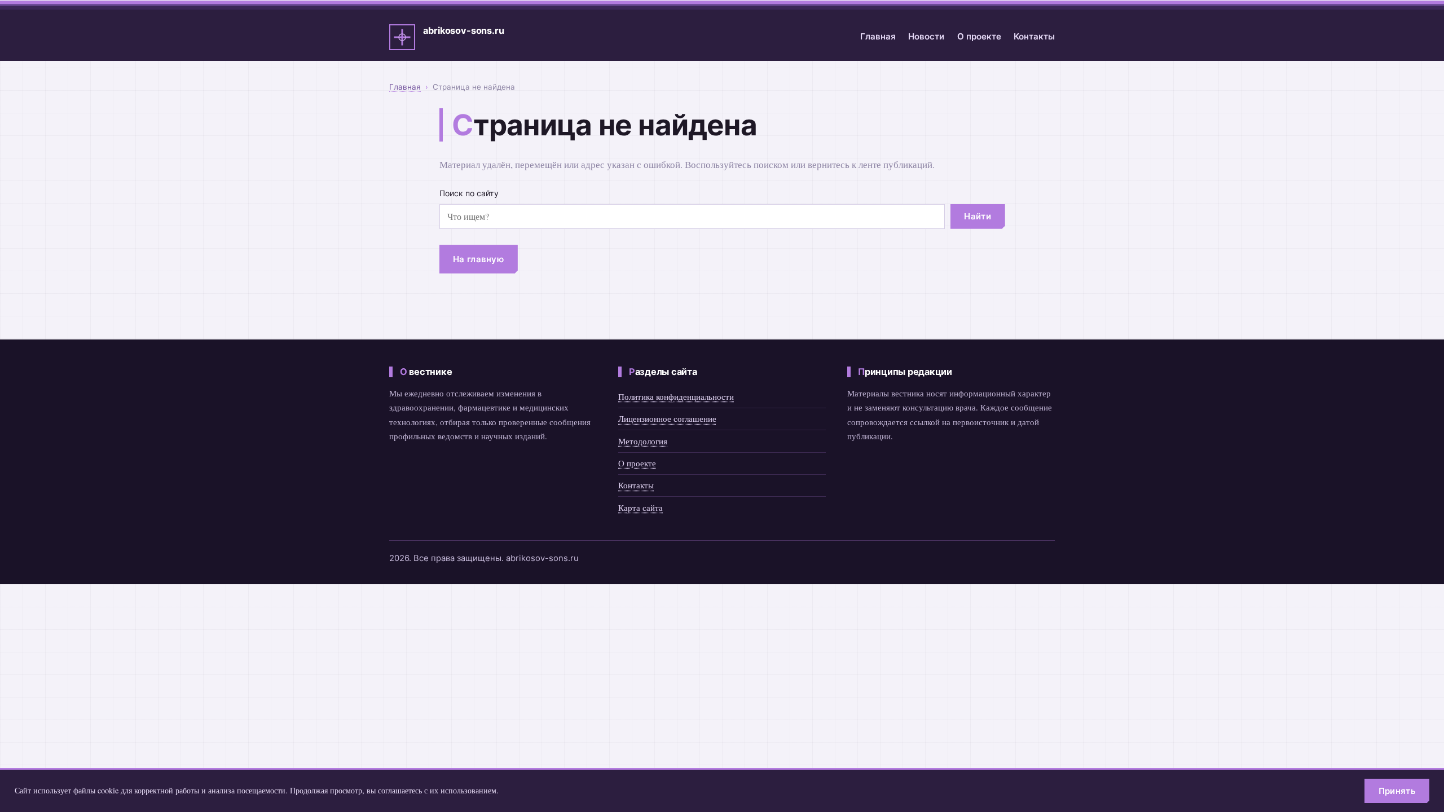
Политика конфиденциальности (676, 396)
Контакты (1034, 36)
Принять (1397, 790)
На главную (478, 259)
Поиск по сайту (469, 193)
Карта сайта (640, 507)
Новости (926, 36)
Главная (878, 36)
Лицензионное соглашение (667, 418)
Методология (642, 441)
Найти (977, 216)
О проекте (979, 36)
